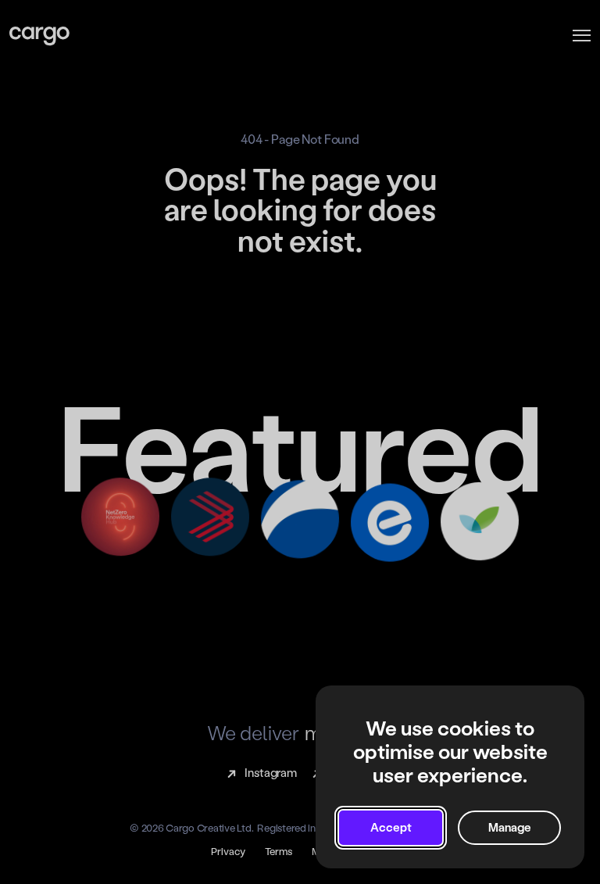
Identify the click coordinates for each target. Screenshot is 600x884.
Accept (391, 828)
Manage (509, 828)
